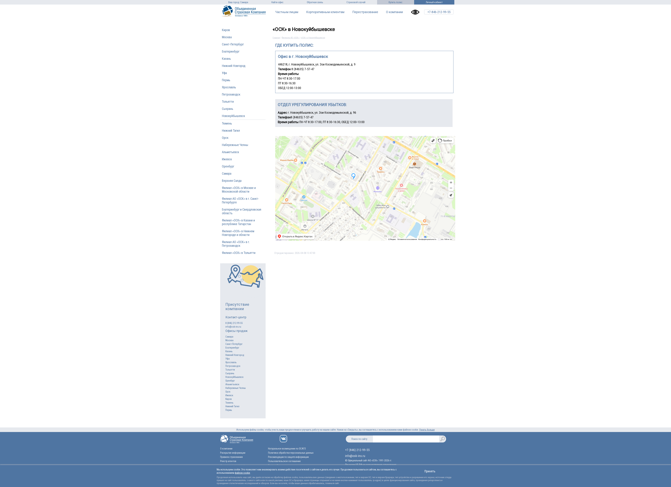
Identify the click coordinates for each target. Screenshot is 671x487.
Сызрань (227, 109)
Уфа (224, 73)
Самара (226, 173)
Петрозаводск (231, 94)
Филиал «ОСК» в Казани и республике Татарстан (238, 222)
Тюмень (227, 123)
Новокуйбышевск (233, 116)
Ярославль (229, 87)
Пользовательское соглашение (284, 461)
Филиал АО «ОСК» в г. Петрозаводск (236, 243)
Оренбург (228, 166)
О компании (394, 12)
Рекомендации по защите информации (288, 457)
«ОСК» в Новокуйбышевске (313, 37)
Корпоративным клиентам (325, 12)
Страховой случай (356, 2)
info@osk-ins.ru (233, 326)
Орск (225, 138)
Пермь (226, 80)
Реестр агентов (228, 461)
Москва (227, 37)
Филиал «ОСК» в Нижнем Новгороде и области (238, 233)
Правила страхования (231, 457)
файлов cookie (242, 472)
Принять (429, 471)
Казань (226, 58)
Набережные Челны (235, 145)
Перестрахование (365, 12)
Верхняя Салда (231, 180)
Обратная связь (315, 2)
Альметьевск (230, 152)
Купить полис (395, 2)
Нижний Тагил (231, 130)
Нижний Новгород (233, 66)
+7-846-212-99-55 (438, 12)
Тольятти (228, 101)
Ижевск (227, 159)
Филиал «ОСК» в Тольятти (238, 253)
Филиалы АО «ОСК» (291, 37)
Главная (276, 37)
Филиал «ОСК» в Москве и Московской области (239, 189)
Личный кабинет (434, 2)
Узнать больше (427, 429)
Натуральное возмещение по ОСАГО (287, 448)
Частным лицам (286, 12)
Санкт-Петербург (233, 44)
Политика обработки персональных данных (290, 452)
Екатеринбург (230, 51)
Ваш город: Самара (238, 2)
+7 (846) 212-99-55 (357, 450)
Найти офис (277, 2)
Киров (226, 30)
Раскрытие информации (232, 452)
